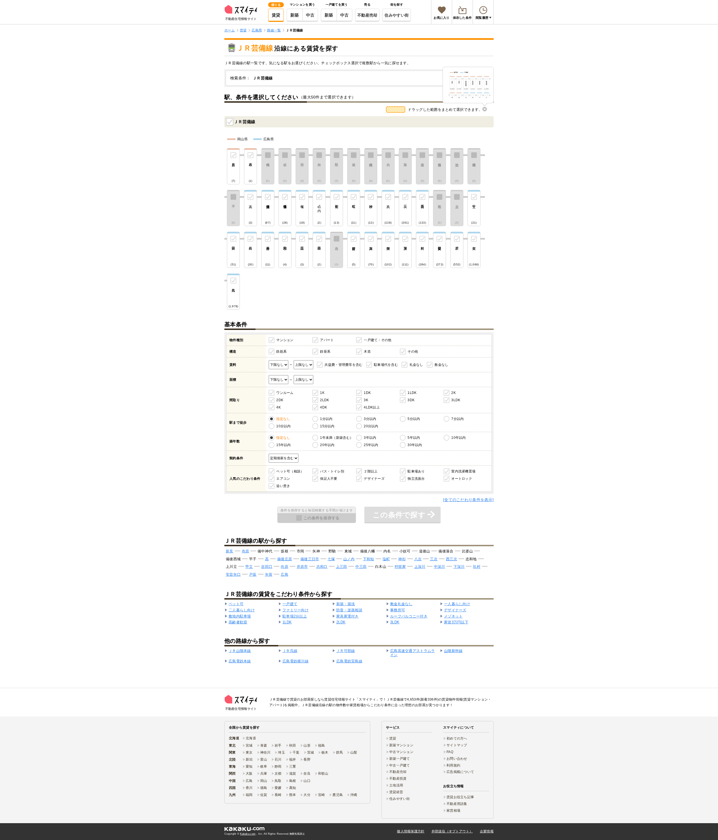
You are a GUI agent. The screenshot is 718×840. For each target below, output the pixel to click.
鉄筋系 (281, 352)
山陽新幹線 (453, 651)
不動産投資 (397, 779)
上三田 (341, 566)
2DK (279, 400)
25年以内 (371, 445)
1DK (367, 393)
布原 (245, 551)
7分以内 (457, 419)
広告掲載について (460, 772)
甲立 (249, 566)
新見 (229, 551)
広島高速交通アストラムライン (412, 653)
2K (453, 393)
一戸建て (289, 604)
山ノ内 (349, 559)
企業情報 (487, 831)
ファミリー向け (295, 610)
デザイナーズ (374, 479)
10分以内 (283, 426)
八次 (418, 559)
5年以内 (414, 438)
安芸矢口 (233, 574)
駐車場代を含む (386, 365)
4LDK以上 (372, 407)
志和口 (322, 566)
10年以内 (458, 438)
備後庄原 (284, 559)
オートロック (461, 479)
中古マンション (401, 752)
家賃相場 (453, 811)
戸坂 (253, 574)
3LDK (455, 400)
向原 (284, 566)
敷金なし (441, 365)
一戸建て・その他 (377, 340)
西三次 (451, 559)
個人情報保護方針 (410, 831)
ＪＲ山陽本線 (240, 651)
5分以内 (414, 419)
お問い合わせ (457, 759)
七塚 (331, 559)
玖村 (476, 566)
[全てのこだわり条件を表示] (468, 499)
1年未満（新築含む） (336, 438)
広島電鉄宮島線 (349, 661)
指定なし (283, 419)
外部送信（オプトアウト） (452, 831)
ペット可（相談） (290, 471)
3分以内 (370, 419)
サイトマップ (457, 745)
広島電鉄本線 (240, 661)
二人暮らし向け (242, 610)
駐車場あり (416, 471)
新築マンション (401, 745)
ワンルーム (284, 393)
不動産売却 (367, 15)
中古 (310, 15)
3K (366, 400)
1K (322, 393)
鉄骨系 (325, 352)
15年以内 (283, 445)
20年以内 (327, 445)
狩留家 (400, 566)
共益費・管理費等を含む (343, 365)
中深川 (439, 566)
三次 (434, 559)
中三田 (361, 566)
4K (278, 407)
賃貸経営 (396, 792)
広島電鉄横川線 (295, 661)
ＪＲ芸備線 (244, 121)
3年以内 (370, 438)
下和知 (368, 559)
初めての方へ (457, 738)
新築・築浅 (345, 604)
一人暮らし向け (457, 604)
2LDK (324, 400)
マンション (284, 340)
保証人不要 (328, 479)
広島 (284, 574)
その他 (413, 352)
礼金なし (416, 365)
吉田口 (266, 566)
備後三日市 (309, 559)
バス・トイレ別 (332, 471)
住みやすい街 (397, 15)
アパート (327, 340)
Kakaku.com (248, 833)
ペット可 (236, 604)
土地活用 (396, 785)
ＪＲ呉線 (289, 651)
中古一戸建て (399, 765)
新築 (294, 15)
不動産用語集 (457, 804)
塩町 (386, 559)
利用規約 (453, 765)
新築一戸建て (399, 759)
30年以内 (415, 445)
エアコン (283, 479)
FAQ (450, 752)
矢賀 (269, 574)
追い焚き (283, 486)
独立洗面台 (416, 479)
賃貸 (276, 15)
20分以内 (371, 426)
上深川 (419, 566)
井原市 (302, 566)
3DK (411, 400)
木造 (367, 352)
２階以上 (371, 471)
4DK (323, 407)
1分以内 (326, 419)
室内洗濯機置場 (463, 471)
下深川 (459, 566)
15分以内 (327, 426)
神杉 (402, 559)
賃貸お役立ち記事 (460, 797)
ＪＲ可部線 (345, 651)
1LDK (412, 393)
